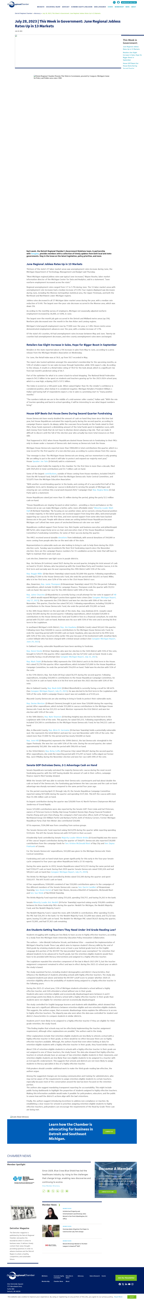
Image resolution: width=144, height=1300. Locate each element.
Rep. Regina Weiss (100, 490)
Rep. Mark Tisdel (34, 661)
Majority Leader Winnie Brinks (75, 837)
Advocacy (65, 7)
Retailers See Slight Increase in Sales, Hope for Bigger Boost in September (132, 56)
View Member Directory (51, 1186)
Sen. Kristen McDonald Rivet (77, 843)
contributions (50, 473)
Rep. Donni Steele (34, 651)
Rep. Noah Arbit (54, 688)
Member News (67, 1208)
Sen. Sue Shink (36, 893)
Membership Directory (129, 2)
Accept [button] (132, 1297)
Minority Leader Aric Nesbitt (45, 902)
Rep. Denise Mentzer (36, 703)
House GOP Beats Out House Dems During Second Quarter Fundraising (130, 67)
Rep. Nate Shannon (52, 716)
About (133, 7)
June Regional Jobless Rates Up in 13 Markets (131, 48)
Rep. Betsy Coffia (52, 751)
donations (62, 537)
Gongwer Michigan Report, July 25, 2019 (69, 872)
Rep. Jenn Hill (32, 740)
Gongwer (35, 253)
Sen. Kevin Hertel (43, 890)
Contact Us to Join (108, 1192)
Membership (119, 7)
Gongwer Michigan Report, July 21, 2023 (79, 657)
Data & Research (100, 7)
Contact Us (109, 1131)
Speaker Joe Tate (40, 461)
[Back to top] (138, 1211)
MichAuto (40, 7)
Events (110, 7)
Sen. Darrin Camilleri (87, 887)
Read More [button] (118, 1297)
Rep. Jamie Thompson (50, 584)
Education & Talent (53, 7)
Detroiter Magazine (19, 1228)
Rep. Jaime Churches (36, 594)
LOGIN (118, 9)
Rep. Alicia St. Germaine (59, 730)
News (127, 7)
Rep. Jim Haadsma (68, 627)
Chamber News (58, 1281)
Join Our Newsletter (126, 1278)
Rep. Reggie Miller (35, 573)
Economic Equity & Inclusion (81, 7)
